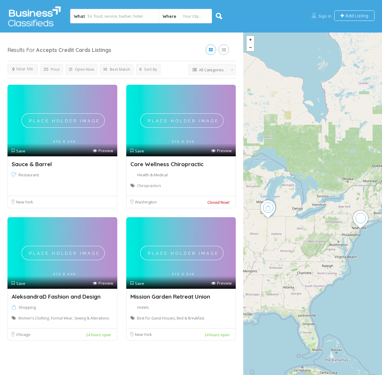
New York (24, 202)
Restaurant (29, 175)
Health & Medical (152, 175)
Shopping (27, 307)
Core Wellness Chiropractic (167, 164)
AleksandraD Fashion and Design (56, 296)
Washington (146, 202)
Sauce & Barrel (32, 164)
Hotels (143, 307)
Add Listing (356, 15)
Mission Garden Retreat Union (170, 296)
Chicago (23, 334)
